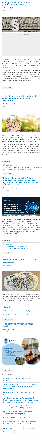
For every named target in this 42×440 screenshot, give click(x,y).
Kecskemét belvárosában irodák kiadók (17, 325)
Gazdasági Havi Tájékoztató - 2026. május (17, 417)
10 (29, 429)
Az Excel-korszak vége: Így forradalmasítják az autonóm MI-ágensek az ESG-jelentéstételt (18, 407)
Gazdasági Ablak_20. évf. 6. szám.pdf (15, 315)
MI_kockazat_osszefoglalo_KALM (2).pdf (16, 248)
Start (5, 429)
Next (17, 432)
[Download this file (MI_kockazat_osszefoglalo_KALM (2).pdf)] (21, 245)
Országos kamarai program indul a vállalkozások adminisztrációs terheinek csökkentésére (19, 422)
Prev (10, 429)
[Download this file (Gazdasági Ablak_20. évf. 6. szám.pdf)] (21, 312)
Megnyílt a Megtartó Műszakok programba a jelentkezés (18, 379)
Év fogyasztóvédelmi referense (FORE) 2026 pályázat (17, 3)
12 (37, 429)
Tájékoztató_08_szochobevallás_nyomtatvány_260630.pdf (22, 169)
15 (12, 432)
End (23, 432)
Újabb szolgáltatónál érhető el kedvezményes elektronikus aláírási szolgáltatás (18, 413)
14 (8, 432)
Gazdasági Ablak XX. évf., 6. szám (19, 259)
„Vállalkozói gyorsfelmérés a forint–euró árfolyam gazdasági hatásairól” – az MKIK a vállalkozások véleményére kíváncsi (20, 386)
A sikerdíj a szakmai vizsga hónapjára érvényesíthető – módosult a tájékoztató (20, 98)
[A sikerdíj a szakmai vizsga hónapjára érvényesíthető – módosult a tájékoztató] (21, 122)
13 (4, 432)
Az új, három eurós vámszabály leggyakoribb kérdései (18, 393)
